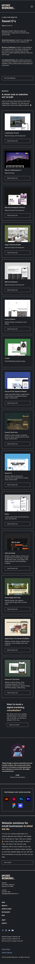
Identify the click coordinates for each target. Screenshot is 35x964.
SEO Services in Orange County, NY (12, 941)
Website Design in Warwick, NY (11, 936)
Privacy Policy (6, 949)
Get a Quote (7, 862)
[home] (8, 6)
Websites (4, 905)
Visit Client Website (9, 78)
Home (3, 902)
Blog (3, 915)
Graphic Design (6, 909)
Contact (4, 923)
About (4, 920)
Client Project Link (12, 141)
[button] (31, 6)
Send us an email (14, 725)
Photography (6, 912)
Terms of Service (7, 952)
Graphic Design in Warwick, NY (11, 939)
